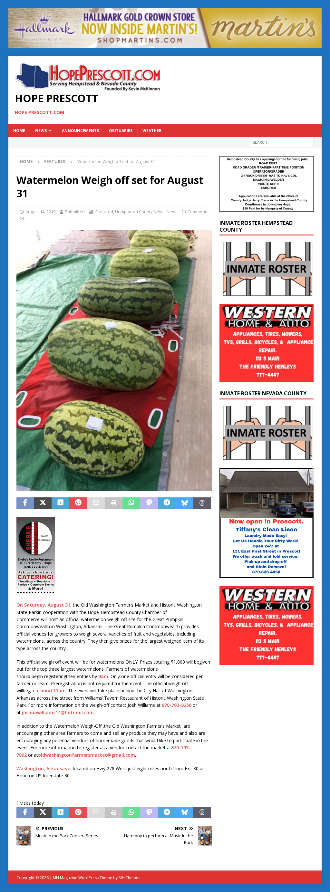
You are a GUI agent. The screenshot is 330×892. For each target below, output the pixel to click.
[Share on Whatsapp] (131, 503)
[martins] (165, 44)
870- (176, 747)
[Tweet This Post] (43, 503)
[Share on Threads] (202, 503)
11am (59, 690)
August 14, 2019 (40, 212)
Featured (104, 212)
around (43, 690)
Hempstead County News (140, 212)
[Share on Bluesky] (184, 503)
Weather (151, 130)
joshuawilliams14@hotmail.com (58, 712)
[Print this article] (113, 503)
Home (19, 130)
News (41, 130)
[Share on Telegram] (167, 503)
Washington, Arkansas (41, 768)
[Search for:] (281, 142)
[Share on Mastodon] (149, 503)
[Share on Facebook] (25, 503)
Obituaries (120, 130)
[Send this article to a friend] (96, 503)
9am (103, 676)
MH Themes (129, 877)
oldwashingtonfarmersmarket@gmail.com (86, 755)
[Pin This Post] (78, 503)
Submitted (75, 212)
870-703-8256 (176, 705)
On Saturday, (31, 605)
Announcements (80, 130)
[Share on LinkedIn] (60, 503)
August (56, 605)
